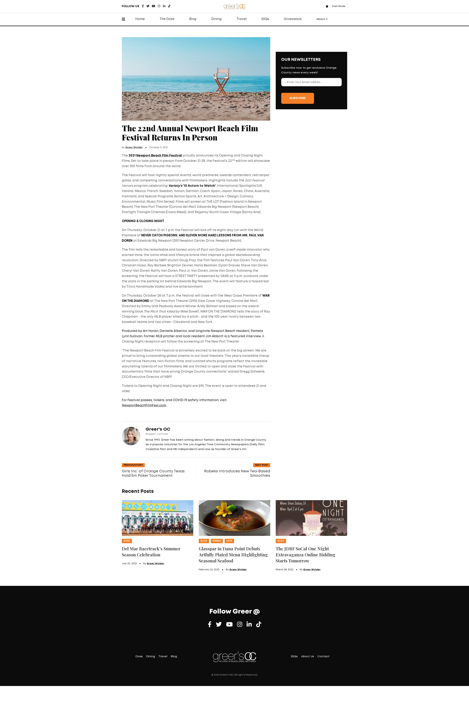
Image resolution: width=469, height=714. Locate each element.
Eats (229, 541)
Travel (242, 19)
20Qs (265, 19)
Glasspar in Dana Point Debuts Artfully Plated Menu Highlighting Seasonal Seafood (233, 555)
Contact (323, 656)
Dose (127, 541)
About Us (307, 656)
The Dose (167, 19)
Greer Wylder (134, 147)
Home (140, 19)
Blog (192, 19)
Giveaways (293, 19)
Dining (216, 19)
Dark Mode (338, 6)
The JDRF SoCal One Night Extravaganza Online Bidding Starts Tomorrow (305, 555)
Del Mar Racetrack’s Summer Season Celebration (151, 551)
